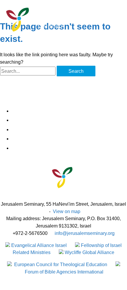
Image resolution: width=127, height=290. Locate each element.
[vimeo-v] (69, 138)
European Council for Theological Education (60, 264)
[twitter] (69, 120)
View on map (66, 211)
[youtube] (69, 148)
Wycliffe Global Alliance (89, 252)
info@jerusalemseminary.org (85, 233)
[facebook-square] (69, 111)
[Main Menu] (12, 39)
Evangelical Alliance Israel (38, 245)
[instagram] (69, 129)
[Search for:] (28, 71)
